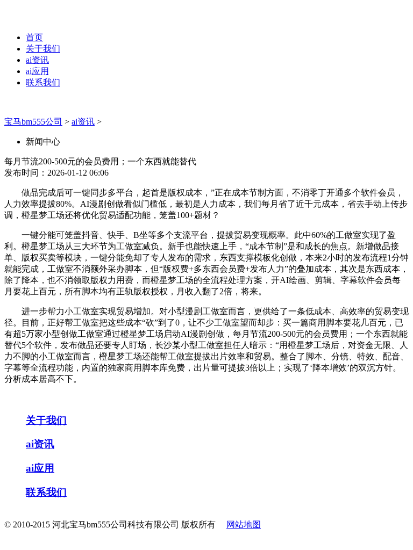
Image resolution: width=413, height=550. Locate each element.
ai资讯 (37, 59)
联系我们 (43, 82)
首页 (34, 37)
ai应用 (37, 71)
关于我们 (43, 48)
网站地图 (243, 524)
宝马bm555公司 (33, 121)
